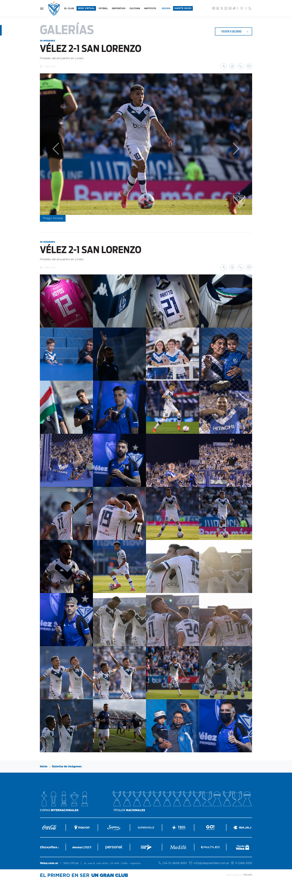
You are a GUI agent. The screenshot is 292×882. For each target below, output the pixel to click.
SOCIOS (166, 8)
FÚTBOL (103, 8)
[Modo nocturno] (247, 9)
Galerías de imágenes (67, 766)
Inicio (43, 766)
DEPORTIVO (118, 8)
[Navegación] (42, 8)
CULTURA (134, 8)
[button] (224, 66)
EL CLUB (69, 8)
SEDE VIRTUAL (86, 8)
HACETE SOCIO (182, 8)
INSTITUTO (150, 8)
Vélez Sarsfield (54, 8)
